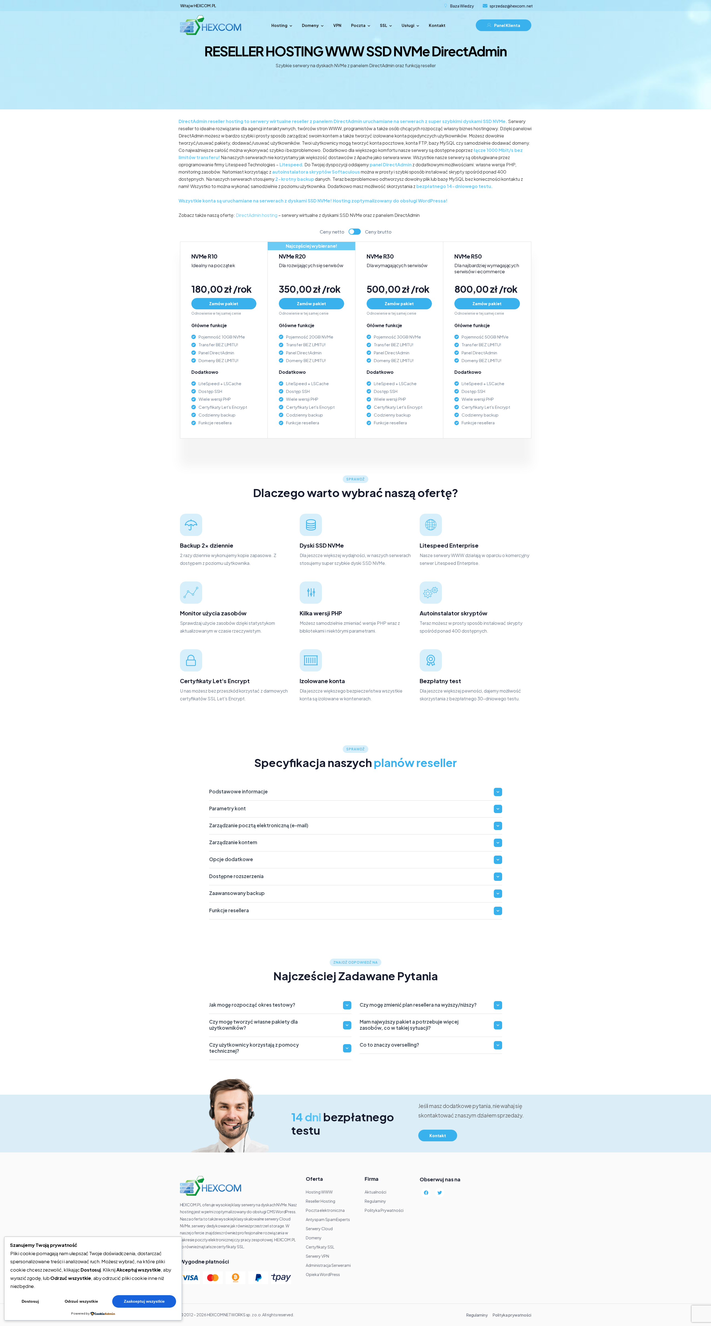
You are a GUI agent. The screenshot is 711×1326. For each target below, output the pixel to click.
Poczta (358, 25)
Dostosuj (30, 1301)
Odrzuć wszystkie (81, 1301)
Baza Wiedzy (462, 5)
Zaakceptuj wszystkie (144, 1301)
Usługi (408, 25)
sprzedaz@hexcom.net (511, 5)
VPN (337, 25)
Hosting (279, 25)
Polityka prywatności (512, 1314)
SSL (383, 25)
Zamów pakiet (223, 303)
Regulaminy (477, 1314)
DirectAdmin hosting (256, 215)
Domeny (310, 25)
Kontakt (437, 25)
